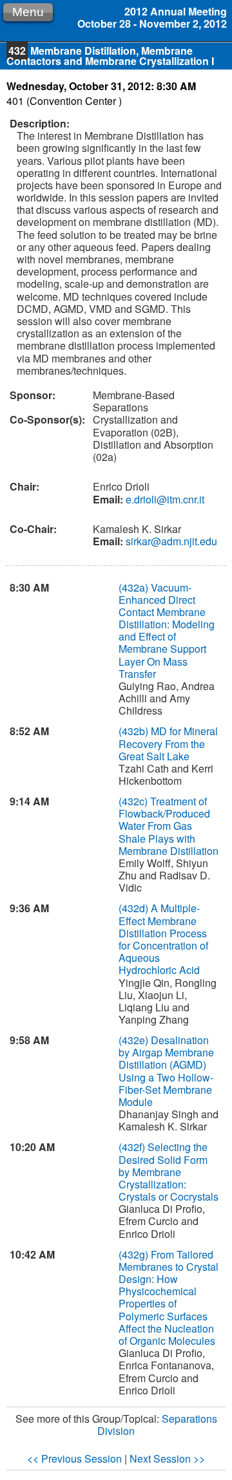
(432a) (135, 587)
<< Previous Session (74, 1458)
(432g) (135, 1254)
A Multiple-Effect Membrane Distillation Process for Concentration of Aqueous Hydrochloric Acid (163, 939)
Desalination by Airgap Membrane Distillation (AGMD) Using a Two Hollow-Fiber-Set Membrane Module (166, 1071)
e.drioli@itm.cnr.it (163, 499)
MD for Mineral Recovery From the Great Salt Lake (168, 743)
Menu (28, 12)
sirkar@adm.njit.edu (170, 541)
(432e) (135, 1040)
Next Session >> (167, 1458)
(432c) (134, 801)
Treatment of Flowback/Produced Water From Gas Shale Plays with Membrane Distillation (168, 826)
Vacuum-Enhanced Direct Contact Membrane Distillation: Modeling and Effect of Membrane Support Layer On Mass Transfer (167, 630)
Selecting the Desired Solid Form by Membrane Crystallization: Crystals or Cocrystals (168, 1171)
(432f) (133, 1146)
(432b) (135, 731)
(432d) (135, 908)
